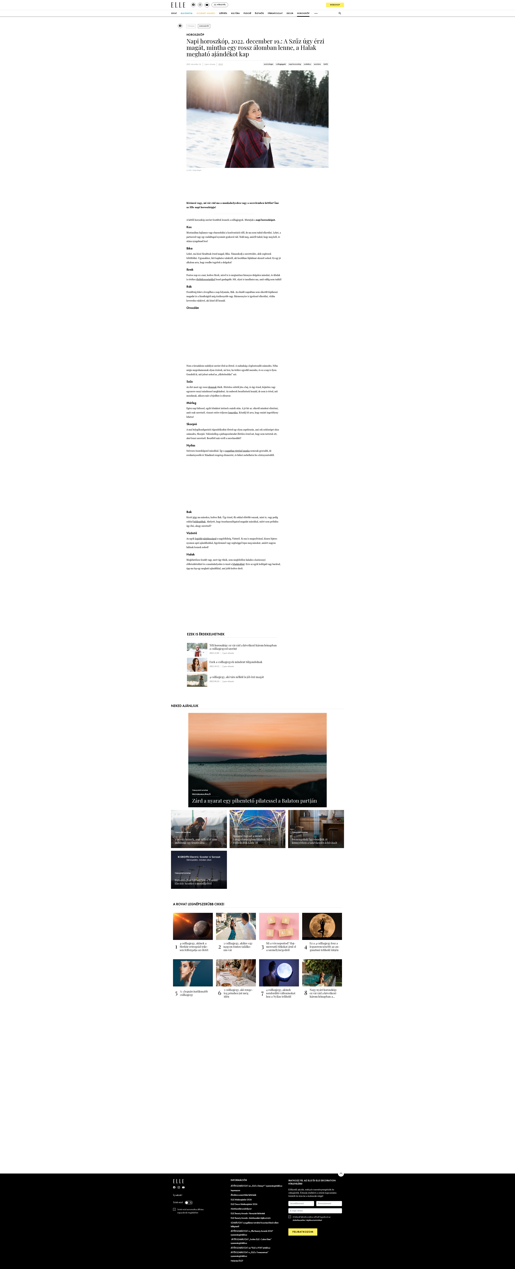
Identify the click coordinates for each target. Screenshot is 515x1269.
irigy (195, 517)
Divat (174, 13)
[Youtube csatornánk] (207, 5)
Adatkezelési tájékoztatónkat (307, 1220)
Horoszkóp (303, 13)
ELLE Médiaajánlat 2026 (241, 1200)
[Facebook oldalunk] (193, 5)
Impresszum (235, 1190)
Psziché (247, 13)
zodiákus (307, 64)
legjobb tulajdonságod (205, 538)
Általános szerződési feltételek (243, 1195)
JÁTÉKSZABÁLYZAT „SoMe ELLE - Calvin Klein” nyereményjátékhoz (251, 1241)
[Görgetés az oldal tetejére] (341, 1174)
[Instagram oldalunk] (200, 5)
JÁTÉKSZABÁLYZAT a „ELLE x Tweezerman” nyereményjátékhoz (249, 1254)
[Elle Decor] (178, 5)
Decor (290, 13)
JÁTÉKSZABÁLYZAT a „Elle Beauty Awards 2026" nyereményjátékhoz (252, 1233)
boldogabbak (199, 521)
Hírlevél (221, 5)
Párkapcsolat (275, 13)
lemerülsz (233, 412)
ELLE (220, 64)
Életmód (259, 13)
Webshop (335, 5)
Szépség (223, 13)
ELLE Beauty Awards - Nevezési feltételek (248, 1214)
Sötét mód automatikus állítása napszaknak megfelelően (190, 1211)
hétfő (326, 64)
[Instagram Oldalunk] (179, 1187)
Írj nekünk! (177, 1195)
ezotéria (317, 64)
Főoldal (191, 26)
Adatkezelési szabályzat (241, 1209)
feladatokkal (238, 564)
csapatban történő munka (237, 450)
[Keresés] (340, 13)
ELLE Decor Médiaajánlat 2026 (244, 1204)
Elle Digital (187, 13)
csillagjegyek (281, 64)
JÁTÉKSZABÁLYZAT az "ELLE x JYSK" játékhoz (250, 1248)
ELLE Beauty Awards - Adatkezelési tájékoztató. (251, 1218)
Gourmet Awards (205, 13)
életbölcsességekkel (205, 279)
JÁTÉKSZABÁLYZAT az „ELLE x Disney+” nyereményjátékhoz (256, 1186)
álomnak (212, 387)
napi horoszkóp (295, 64)
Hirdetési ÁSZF (237, 1261)
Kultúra (235, 13)
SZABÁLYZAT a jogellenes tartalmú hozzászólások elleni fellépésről (254, 1225)
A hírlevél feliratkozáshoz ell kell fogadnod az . (312, 1218)
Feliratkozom (302, 1232)
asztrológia (268, 64)
